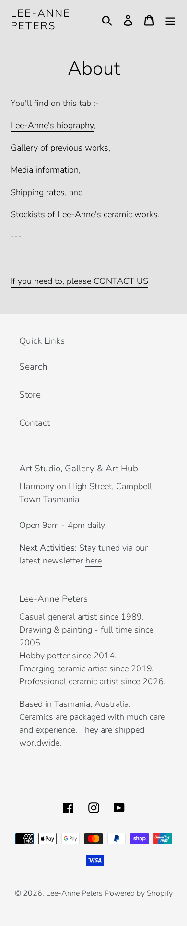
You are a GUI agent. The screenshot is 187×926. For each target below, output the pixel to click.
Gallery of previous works (59, 147)
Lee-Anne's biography (52, 125)
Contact (34, 423)
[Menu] (170, 20)
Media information (45, 170)
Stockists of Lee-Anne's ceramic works (84, 214)
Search (33, 367)
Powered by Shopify (139, 893)
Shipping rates (38, 192)
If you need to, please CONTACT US (79, 281)
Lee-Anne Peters (41, 20)
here (93, 560)
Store (30, 394)
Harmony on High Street (65, 486)
